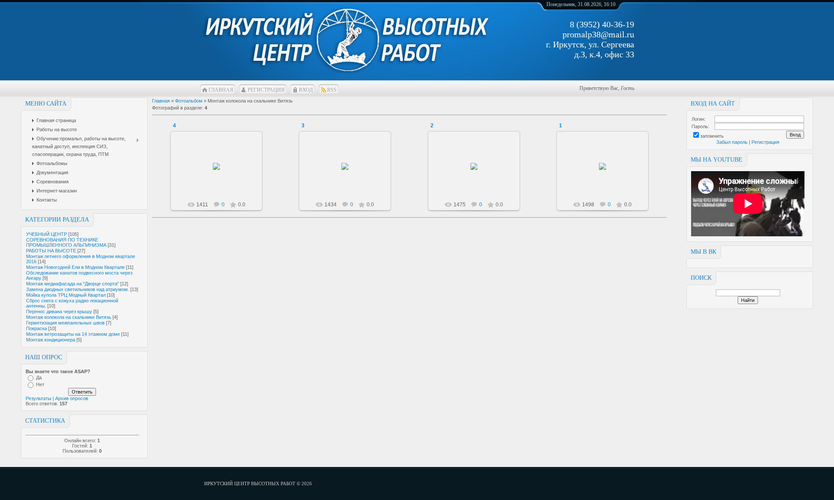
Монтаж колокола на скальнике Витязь (68, 317)
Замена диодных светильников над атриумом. (77, 289)
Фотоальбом (188, 100)
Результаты (38, 398)
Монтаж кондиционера (50, 339)
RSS (332, 90)
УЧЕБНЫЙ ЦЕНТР (46, 234)
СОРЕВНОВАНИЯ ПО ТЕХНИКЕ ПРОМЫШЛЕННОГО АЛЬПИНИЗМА (66, 242)
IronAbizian (220, 173)
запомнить (712, 136)
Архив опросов (71, 398)
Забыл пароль (732, 142)
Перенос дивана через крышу (59, 311)
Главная (220, 90)
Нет (40, 384)
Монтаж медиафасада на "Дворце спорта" (72, 283)
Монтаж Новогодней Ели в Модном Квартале (75, 267)
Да (39, 377)
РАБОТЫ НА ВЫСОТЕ (51, 250)
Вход (306, 90)
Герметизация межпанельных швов (65, 322)
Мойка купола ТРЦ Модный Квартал (66, 295)
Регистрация (266, 90)
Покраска (36, 328)
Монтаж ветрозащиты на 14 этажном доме (73, 334)
